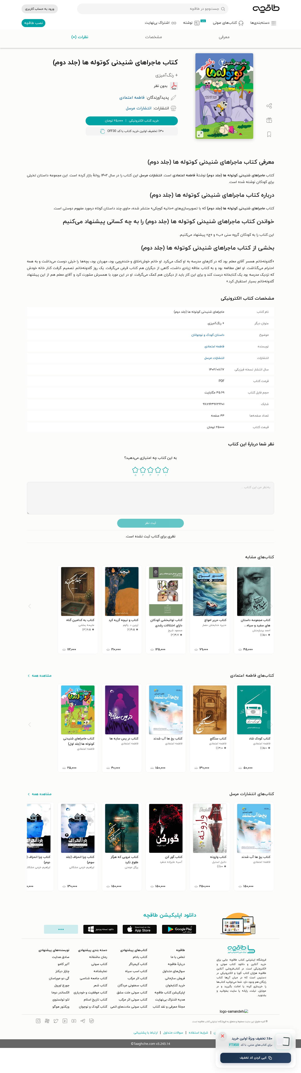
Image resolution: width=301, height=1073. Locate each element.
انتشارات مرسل (214, 358)
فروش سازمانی (175, 978)
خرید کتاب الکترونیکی (132, 121)
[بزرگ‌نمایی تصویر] (200, 134)
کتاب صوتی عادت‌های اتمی (128, 1007)
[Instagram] (38, 1021)
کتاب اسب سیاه (136, 971)
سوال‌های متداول (174, 971)
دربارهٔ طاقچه (176, 964)
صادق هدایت (60, 957)
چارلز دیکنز (62, 971)
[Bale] (91, 1021)
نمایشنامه (100, 971)
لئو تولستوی (60, 1000)
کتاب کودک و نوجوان (93, 1007)
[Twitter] (56, 1021)
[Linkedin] (64, 1021)
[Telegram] (82, 1021)
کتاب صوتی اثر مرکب (133, 1000)
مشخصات (153, 37)
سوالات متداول (173, 1033)
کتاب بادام (140, 957)
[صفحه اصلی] (266, 9)
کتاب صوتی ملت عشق (132, 992)
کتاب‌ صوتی (99, 964)
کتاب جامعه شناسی (93, 978)
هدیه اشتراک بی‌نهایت (170, 1000)
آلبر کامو (63, 964)
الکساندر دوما (60, 992)
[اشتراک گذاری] (269, 106)
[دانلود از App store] (140, 929)
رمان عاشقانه (98, 957)
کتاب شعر (100, 985)
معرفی (224, 37)
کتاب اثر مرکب (137, 978)
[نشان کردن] (269, 134)
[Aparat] (47, 1021)
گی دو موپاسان (59, 978)
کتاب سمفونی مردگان (132, 985)
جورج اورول (61, 985)
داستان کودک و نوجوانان (207, 335)
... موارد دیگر (61, 929)
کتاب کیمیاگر (138, 964)
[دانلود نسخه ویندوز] (100, 929)
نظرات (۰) (79, 37)
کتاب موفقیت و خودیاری (90, 992)
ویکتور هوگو (60, 1007)
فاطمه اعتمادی (214, 346)
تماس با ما (178, 957)
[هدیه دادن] (269, 120)
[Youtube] (73, 1021)
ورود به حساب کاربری (39, 9)
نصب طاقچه (33, 23)
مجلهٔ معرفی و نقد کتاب (169, 1007)
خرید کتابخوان (175, 985)
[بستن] (223, 1036)
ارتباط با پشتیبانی (146, 1033)
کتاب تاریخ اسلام (95, 1000)
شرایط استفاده (198, 1033)
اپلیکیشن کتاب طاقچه (170, 992)
